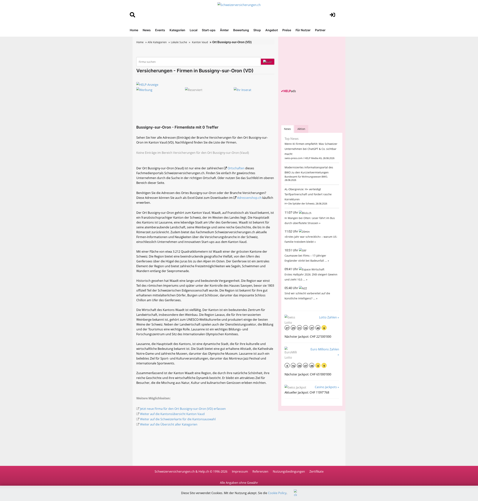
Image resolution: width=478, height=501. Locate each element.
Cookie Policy (277, 493)
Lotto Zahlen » (329, 317)
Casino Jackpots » (327, 387)
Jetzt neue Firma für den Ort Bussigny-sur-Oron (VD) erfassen (183, 409)
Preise (286, 30)
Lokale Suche (179, 42)
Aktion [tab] (301, 129)
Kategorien (177, 30)
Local (193, 30)
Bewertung (241, 30)
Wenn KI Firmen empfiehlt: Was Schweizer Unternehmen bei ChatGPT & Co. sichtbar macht (311, 149)
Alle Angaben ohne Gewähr (239, 483)
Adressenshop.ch (249, 198)
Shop (257, 30)
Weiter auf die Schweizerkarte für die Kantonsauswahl (178, 419)
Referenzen (260, 471)
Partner (320, 30)
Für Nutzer (303, 30)
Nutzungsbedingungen (289, 471)
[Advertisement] (309, 62)
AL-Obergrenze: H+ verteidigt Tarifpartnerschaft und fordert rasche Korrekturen (308, 194)
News (147, 30)
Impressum (240, 471)
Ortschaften (236, 168)
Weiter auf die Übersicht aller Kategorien (168, 424)
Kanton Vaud (200, 42)
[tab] (287, 129)
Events (160, 30)
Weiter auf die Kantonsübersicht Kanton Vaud (172, 414)
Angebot (271, 30)
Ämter (224, 30)
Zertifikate (316, 471)
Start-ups (208, 30)
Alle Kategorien (157, 42)
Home (134, 30)
